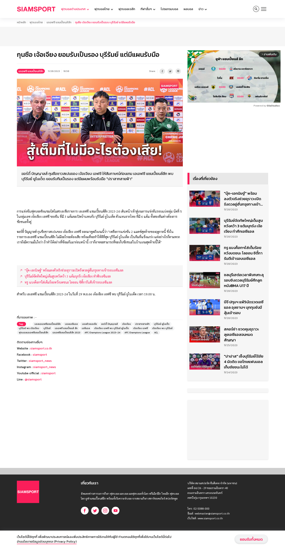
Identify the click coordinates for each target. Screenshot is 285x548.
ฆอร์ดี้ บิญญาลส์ (109, 324)
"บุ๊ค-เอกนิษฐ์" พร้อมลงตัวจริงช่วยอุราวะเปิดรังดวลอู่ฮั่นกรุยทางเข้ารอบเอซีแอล (242, 199)
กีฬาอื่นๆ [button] (147, 9)
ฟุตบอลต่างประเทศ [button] (73, 9)
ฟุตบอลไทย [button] (102, 9)
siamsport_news (40, 360)
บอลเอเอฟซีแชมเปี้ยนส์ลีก (48, 324)
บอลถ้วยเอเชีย (89, 324)
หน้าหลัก (21, 22)
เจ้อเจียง (126, 324)
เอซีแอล (86, 328)
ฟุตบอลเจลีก (126, 9)
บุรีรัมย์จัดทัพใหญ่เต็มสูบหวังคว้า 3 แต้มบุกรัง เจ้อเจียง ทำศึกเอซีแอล (243, 226)
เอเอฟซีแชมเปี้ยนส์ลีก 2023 (66, 332)
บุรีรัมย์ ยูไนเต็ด (161, 324)
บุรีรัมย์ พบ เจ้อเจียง (29, 328)
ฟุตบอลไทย (36, 22)
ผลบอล (188, 9)
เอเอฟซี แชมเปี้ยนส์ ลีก (66, 328)
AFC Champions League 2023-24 (102, 332)
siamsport (40, 354)
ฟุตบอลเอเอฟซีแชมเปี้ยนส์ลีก (33, 332)
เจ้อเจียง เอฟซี (140, 328)
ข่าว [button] (201, 9)
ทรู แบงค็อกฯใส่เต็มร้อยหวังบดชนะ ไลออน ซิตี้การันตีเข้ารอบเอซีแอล (243, 253)
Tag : (21, 324)
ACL (156, 332)
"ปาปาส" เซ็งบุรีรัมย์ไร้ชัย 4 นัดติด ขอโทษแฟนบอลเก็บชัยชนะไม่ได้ (243, 362)
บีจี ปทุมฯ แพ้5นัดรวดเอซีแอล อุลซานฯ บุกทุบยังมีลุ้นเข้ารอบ (243, 307)
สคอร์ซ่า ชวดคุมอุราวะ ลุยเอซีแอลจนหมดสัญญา (241, 334)
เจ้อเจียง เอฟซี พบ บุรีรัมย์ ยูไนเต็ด (111, 328)
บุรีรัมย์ (47, 328)
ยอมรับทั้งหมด (251, 539)
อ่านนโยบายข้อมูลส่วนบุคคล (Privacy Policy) (47, 541)
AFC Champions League (137, 332)
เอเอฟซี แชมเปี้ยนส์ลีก (59, 22)
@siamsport (33, 379)
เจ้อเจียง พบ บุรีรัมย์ (162, 328)
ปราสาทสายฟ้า (142, 324)
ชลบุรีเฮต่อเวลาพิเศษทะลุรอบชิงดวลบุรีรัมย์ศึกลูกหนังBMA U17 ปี (244, 280)
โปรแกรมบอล (169, 9)
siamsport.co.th (41, 348)
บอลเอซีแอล (71, 324)
